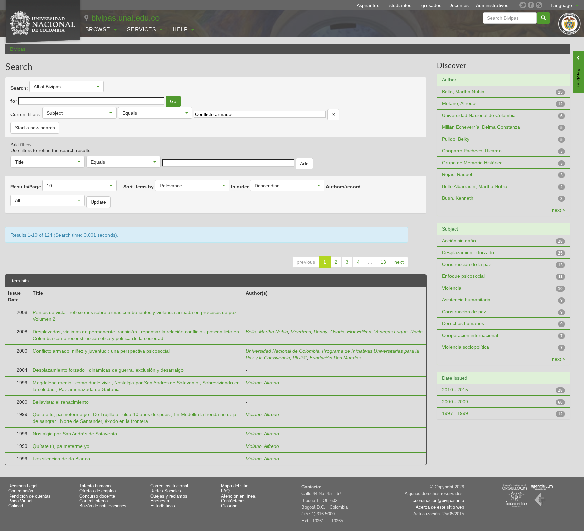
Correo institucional (169, 486)
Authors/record (343, 186)
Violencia (451, 288)
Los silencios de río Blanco (61, 458)
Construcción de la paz (466, 264)
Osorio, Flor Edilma (350, 331)
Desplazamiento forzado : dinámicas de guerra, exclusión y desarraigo (108, 370)
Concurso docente (97, 496)
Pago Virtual (20, 501)
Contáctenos (233, 501)
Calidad (15, 506)
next (399, 262)
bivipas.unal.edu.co (125, 17)
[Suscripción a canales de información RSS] (539, 5)
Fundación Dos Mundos (335, 357)
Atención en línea (238, 496)
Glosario (229, 506)
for (13, 101)
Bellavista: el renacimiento (61, 402)
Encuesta (159, 501)
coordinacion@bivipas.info (438, 500)
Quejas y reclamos (168, 496)
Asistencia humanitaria (466, 300)
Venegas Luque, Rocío (398, 331)
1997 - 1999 (455, 413)
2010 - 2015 (455, 389)
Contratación (20, 491)
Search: (19, 88)
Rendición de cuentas (29, 496)
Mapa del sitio (234, 486)
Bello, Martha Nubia (267, 331)
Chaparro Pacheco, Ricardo (472, 150)
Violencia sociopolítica (465, 347)
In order (240, 186)
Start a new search (35, 127)
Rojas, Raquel (457, 174)
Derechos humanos (463, 323)
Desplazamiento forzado (468, 252)
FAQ (225, 491)
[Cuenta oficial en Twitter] (522, 5)
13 (383, 262)
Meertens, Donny (309, 331)
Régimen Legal (23, 486)
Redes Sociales (165, 491)
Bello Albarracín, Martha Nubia (474, 186)
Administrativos (492, 5)
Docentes (458, 5)
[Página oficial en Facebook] (531, 5)
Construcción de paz (464, 311)
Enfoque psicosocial (463, 276)
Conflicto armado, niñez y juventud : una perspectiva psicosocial (101, 351)
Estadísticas (162, 506)
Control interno (93, 501)
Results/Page (25, 186)
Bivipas (17, 49)
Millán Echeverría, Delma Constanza (481, 127)
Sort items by (138, 186)
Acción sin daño (459, 240)
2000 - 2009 (455, 401)
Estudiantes (398, 5)
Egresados (429, 5)
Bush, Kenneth (457, 198)
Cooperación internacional (470, 335)
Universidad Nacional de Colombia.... (481, 115)
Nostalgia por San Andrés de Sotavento (75, 433)
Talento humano (95, 486)
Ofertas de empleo (97, 491)
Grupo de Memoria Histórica (472, 162)
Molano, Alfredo (262, 382)
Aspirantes (368, 5)
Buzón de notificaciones (102, 506)
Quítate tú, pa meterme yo (61, 446)
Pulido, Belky (455, 139)
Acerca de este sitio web (440, 507)
